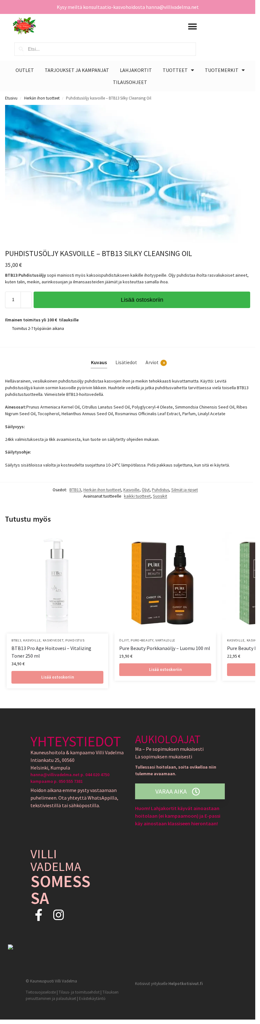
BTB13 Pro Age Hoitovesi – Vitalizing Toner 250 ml (51, 652)
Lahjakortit (136, 70)
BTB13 (75, 490)
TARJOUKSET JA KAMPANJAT (77, 70)
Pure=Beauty (142, 640)
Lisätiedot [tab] (126, 362)
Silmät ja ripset (184, 490)
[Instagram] (58, 914)
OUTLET (25, 70)
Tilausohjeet (130, 82)
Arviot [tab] (155, 362)
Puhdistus (160, 490)
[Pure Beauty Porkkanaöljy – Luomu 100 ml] (165, 583)
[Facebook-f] (38, 914)
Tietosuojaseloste (41, 992)
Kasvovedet (53, 640)
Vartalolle (165, 640)
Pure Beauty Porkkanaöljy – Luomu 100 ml (164, 648)
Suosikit (160, 496)
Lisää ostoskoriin (142, 300)
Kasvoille (131, 490)
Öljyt (146, 490)
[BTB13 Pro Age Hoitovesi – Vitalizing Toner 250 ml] (57, 583)
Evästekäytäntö (92, 998)
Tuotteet (175, 70)
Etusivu (11, 98)
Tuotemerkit (221, 70)
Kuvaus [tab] (99, 362)
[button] (192, 26)
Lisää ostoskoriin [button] (57, 677)
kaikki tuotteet (137, 496)
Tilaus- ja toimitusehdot (79, 992)
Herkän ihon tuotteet (42, 98)
